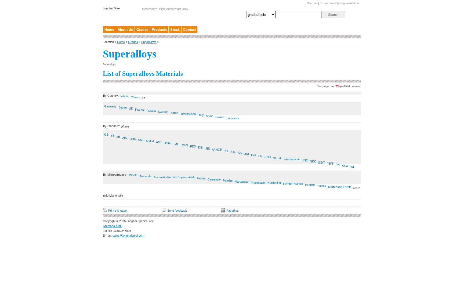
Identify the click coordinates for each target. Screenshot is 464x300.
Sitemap (312, 3)
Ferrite (201, 178)
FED (193, 146)
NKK (313, 161)
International (188, 113)
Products (159, 30)
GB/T (321, 162)
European (232, 118)
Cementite (214, 179)
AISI (125, 137)
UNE (305, 160)
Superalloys (149, 42)
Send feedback (177, 210)
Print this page (117, 210)
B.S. (233, 151)
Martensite (241, 181)
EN (260, 156)
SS (240, 152)
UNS (133, 138)
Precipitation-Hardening (266, 182)
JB (118, 136)
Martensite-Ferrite (339, 187)
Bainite (321, 185)
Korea (174, 112)
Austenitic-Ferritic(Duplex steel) (174, 177)
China (134, 97)
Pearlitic (310, 184)
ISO (253, 155)
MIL (177, 144)
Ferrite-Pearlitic (293, 183)
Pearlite (228, 180)
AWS (185, 145)
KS (226, 150)
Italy (201, 115)
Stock (175, 30)
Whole (125, 96)
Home (109, 30)
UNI (246, 154)
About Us (125, 30)
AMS (159, 142)
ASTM (150, 141)
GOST (277, 158)
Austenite (145, 176)
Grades (142, 30)
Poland (219, 117)
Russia (151, 110)
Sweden (163, 111)
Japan (123, 107)
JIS (207, 148)
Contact (189, 30)
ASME (168, 143)
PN (338, 164)
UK (131, 108)
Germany (110, 106)
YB (112, 135)
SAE (141, 140)
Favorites (232, 210)
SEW (345, 165)
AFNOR (217, 149)
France (139, 109)
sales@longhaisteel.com (345, 3)
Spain (209, 116)
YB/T (330, 163)
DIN (200, 147)
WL (352, 166)
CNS (267, 157)
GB (106, 134)
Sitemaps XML (112, 225)
